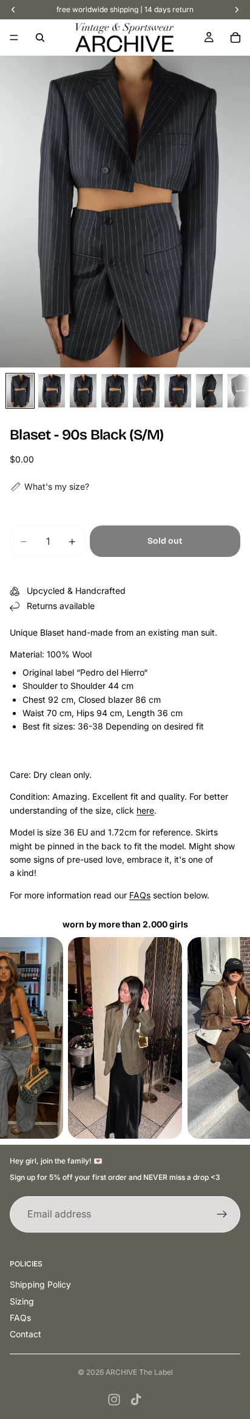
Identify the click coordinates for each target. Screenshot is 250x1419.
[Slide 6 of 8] (177, 390)
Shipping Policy (40, 1284)
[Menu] (14, 37)
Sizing (22, 1301)
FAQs (139, 895)
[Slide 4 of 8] (114, 390)
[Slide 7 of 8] (209, 390)
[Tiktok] (136, 1399)
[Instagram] (114, 1399)
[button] (49, 486)
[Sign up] (222, 1214)
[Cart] (235, 37)
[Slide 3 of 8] (83, 390)
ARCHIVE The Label (139, 1372)
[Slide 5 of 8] (146, 390)
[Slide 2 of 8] (51, 390)
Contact (25, 1334)
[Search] (40, 37)
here (145, 810)
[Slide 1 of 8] (20, 390)
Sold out (164, 541)
